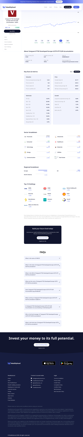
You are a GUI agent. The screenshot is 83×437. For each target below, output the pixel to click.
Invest (45, 7)
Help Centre (11, 396)
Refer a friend (11, 393)
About (5, 37)
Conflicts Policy (57, 387)
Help (60, 7)
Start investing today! (41, 344)
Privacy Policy (57, 380)
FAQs (5, 49)
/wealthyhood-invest (38, 380)
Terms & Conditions (58, 378)
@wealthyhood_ (37, 385)
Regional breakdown (8, 44)
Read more (59, 1)
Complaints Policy (58, 385)
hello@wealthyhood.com (39, 378)
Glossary (10, 398)
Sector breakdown (8, 42)
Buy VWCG (12, 31)
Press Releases (11, 400)
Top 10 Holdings (7, 46)
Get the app (68, 7)
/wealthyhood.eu (37, 387)
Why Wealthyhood (12, 382)
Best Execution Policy (59, 391)
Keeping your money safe (14, 387)
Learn (50, 7)
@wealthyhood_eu (37, 383)
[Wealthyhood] (9, 7)
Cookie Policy (57, 382)
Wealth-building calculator (14, 385)
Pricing (55, 7)
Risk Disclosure (57, 389)
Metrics (5, 39)
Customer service (12, 389)
